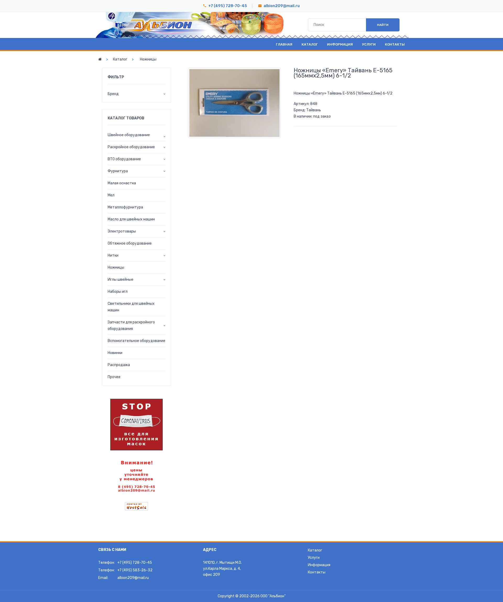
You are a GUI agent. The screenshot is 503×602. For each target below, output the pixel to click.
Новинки (115, 353)
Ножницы (148, 59)
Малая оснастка (122, 183)
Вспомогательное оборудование (136, 341)
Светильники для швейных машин (131, 306)
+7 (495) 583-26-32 (134, 570)
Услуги (369, 44)
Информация (340, 44)
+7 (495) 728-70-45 (227, 5)
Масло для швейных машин (131, 219)
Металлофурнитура (125, 207)
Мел (111, 195)
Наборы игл (118, 291)
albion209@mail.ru (282, 5)
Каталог (310, 44)
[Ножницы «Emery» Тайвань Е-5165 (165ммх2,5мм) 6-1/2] (234, 103)
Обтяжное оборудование (130, 243)
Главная (284, 44)
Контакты (395, 44)
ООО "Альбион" (273, 596)
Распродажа (119, 365)
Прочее (114, 377)
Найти (383, 25)
